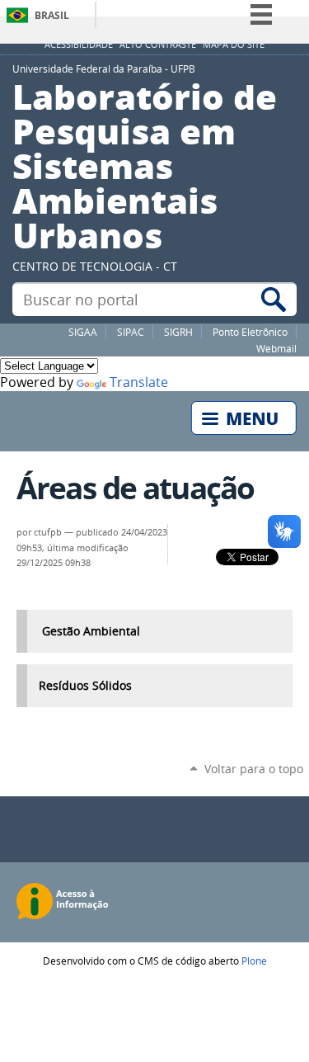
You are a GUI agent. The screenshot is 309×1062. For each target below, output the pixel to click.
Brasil (52, 15)
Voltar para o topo (253, 768)
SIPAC (130, 331)
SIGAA (82, 331)
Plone (254, 960)
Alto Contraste (157, 44)
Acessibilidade (78, 44)
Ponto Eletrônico (250, 331)
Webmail (276, 348)
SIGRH (178, 331)
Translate (139, 382)
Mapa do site (234, 44)
